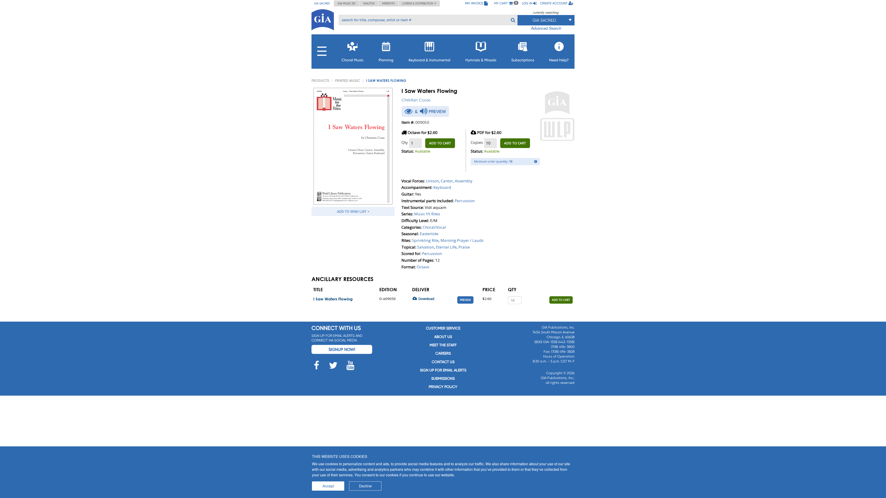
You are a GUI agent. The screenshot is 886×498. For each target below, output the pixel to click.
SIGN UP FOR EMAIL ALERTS (443, 370)
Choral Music (352, 60)
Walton (368, 3)
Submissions (443, 378)
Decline (365, 486)
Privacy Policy (443, 387)
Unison (432, 181)
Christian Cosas (416, 100)
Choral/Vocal (434, 227)
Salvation (425, 247)
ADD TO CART (440, 143)
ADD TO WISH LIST (352, 211)
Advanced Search (546, 28)
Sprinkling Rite (425, 240)
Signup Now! (342, 349)
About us (443, 337)
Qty (404, 142)
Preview (465, 300)
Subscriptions (522, 60)
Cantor (447, 181)
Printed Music (347, 80)
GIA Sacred (322, 3)
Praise (464, 247)
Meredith (388, 3)
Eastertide (429, 233)
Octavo (423, 267)
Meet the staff (443, 345)
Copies (477, 142)
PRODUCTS (320, 80)
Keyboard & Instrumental (429, 60)
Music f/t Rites (427, 213)
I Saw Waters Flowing (333, 299)
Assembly (464, 181)
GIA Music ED (347, 3)
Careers (443, 353)
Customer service (443, 328)
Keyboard (442, 187)
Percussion (465, 200)
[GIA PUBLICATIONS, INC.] (322, 19)
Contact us (443, 362)
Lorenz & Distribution (418, 3)
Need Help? (559, 60)
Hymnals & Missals (480, 60)
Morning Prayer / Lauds (462, 240)
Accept (328, 486)
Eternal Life (446, 247)
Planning (386, 60)
